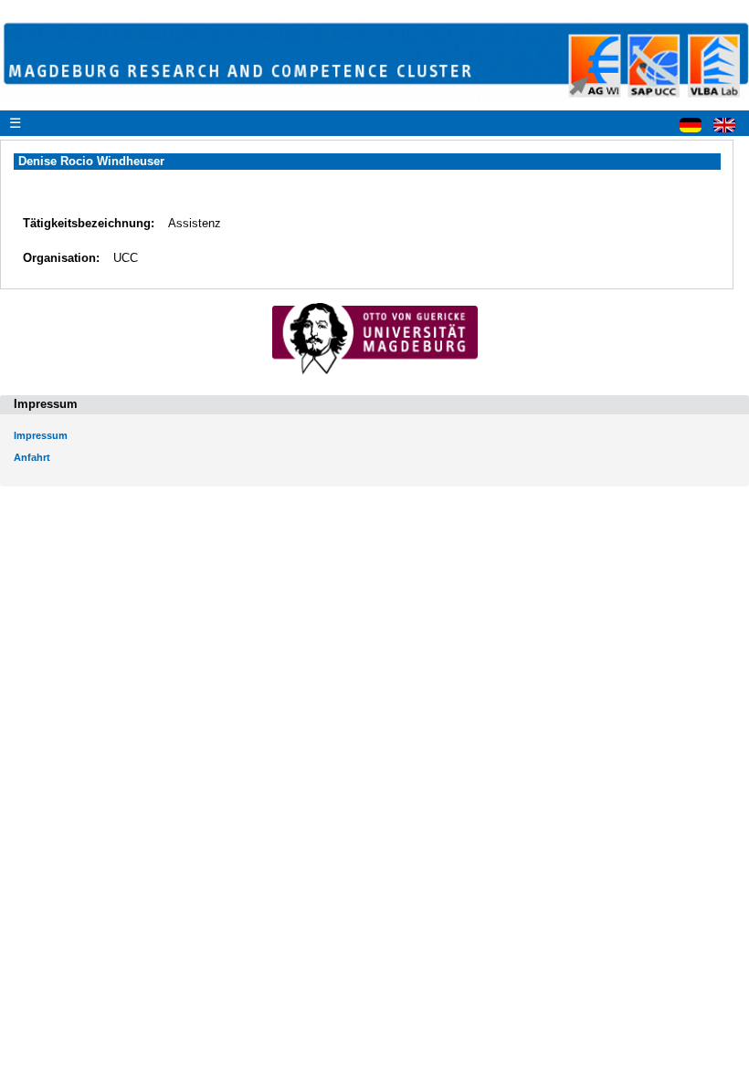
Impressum (41, 435)
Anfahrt (32, 457)
